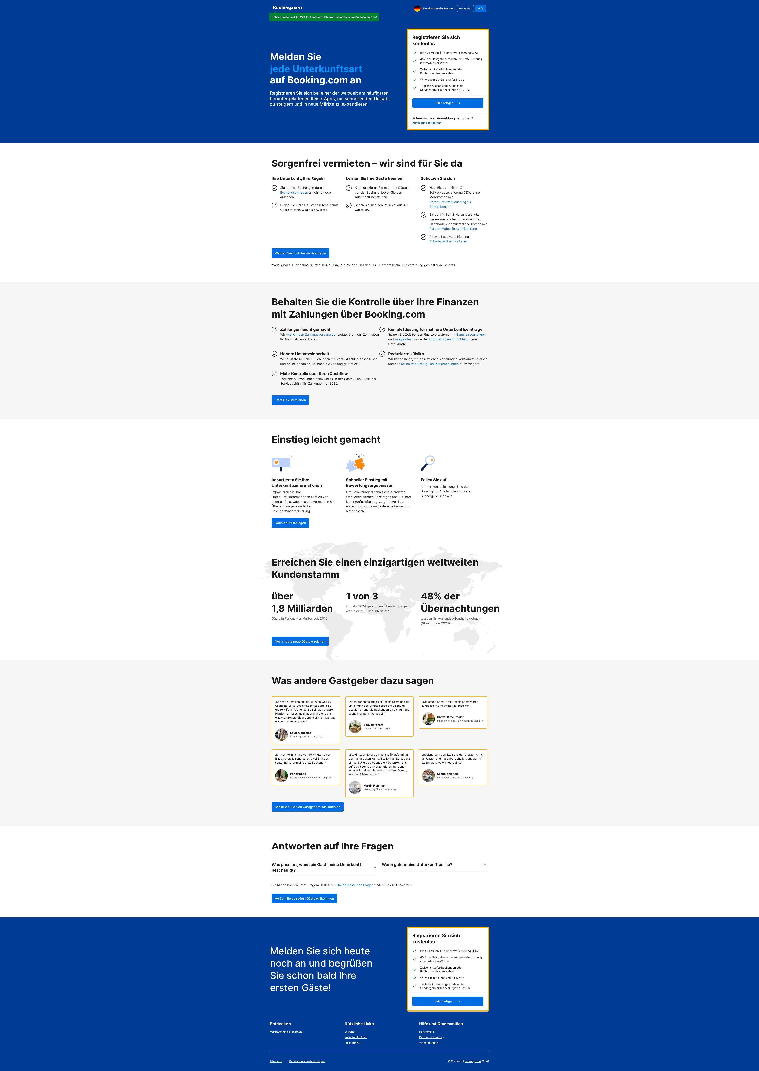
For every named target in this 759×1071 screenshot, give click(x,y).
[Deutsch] (417, 8)
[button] (324, 17)
